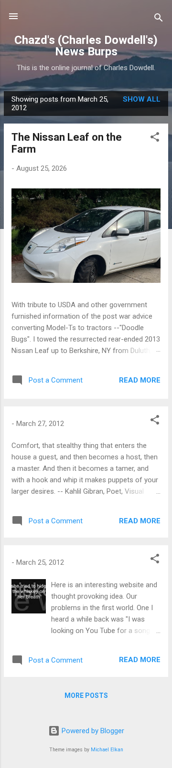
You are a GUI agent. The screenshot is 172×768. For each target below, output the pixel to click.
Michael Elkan (107, 750)
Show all (142, 99)
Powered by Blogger (92, 730)
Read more (140, 380)
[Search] (158, 19)
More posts (86, 695)
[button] (155, 138)
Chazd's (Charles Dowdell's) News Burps (86, 45)
